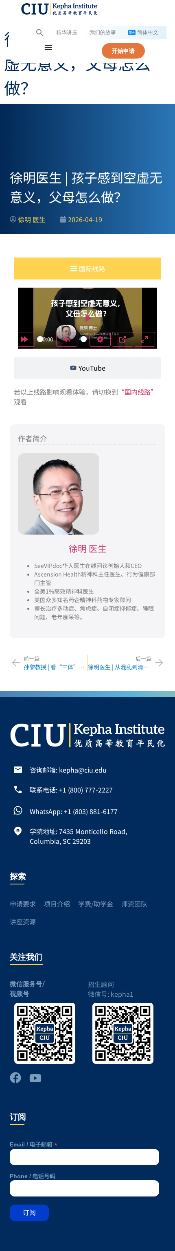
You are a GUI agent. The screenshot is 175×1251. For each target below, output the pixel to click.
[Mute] (66, 339)
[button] (40, 32)
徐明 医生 (88, 548)
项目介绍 (57, 903)
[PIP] (122, 339)
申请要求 (23, 903)
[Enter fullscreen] (144, 339)
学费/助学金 (95, 903)
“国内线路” (137, 392)
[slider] (40, 339)
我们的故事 (103, 33)
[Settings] (100, 339)
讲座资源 (23, 921)
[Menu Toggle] (48, 47)
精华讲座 (66, 33)
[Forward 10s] (24, 339)
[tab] (87, 268)
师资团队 (134, 903)
